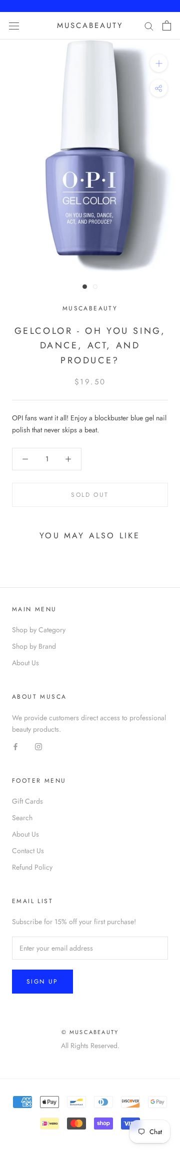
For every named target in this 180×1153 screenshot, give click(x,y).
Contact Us (28, 851)
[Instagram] (38, 746)
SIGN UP (42, 981)
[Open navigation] (14, 25)
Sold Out (89, 494)
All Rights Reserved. (90, 1046)
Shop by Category (39, 630)
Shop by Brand (34, 646)
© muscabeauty (90, 1032)
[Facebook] (15, 746)
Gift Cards (27, 801)
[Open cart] (166, 25)
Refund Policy (32, 867)
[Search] (149, 25)
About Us (25, 663)
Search (22, 818)
